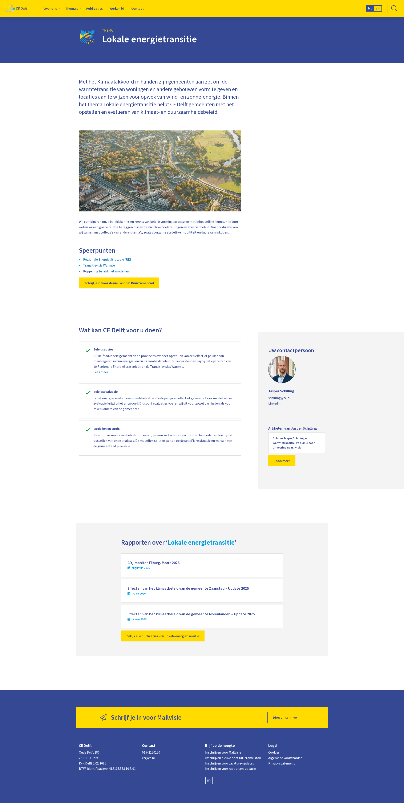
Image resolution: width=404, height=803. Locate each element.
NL (370, 8)
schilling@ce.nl (279, 398)
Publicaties (94, 8)
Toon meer (282, 461)
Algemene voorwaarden (285, 758)
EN (378, 8)
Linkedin (274, 403)
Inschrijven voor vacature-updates (229, 763)
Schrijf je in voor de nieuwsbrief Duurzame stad (119, 283)
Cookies (274, 752)
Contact (137, 8)
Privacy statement (281, 763)
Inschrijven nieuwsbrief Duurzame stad (233, 758)
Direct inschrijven (286, 717)
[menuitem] (51, 8)
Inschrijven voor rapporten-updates (230, 768)
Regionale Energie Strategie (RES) (108, 259)
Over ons (50, 8)
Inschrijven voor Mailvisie (223, 752)
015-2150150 (151, 752)
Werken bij (117, 8)
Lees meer (100, 372)
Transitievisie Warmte (99, 265)
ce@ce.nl (148, 758)
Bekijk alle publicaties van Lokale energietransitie (162, 636)
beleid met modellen (114, 271)
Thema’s (71, 8)
